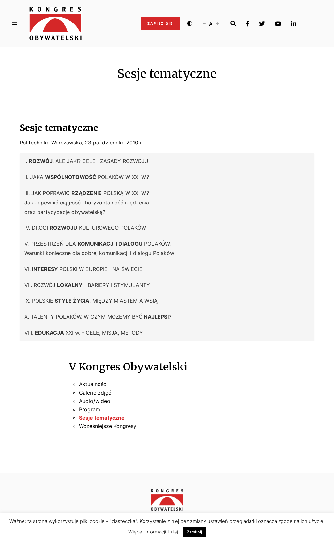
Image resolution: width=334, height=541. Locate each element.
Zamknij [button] (194, 531)
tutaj (172, 532)
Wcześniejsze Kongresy (107, 426)
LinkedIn (293, 23)
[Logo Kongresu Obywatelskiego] (55, 23)
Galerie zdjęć (95, 392)
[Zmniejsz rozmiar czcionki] (204, 23)
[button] (167, 161)
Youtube (278, 23)
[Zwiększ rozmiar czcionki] (217, 23)
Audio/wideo (94, 401)
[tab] (167, 161)
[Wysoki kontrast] (189, 23)
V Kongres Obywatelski (128, 366)
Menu (15, 23)
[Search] (233, 23)
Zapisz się (160, 23)
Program (89, 409)
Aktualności (93, 384)
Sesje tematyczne (102, 417)
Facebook (247, 23)
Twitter (262, 23)
